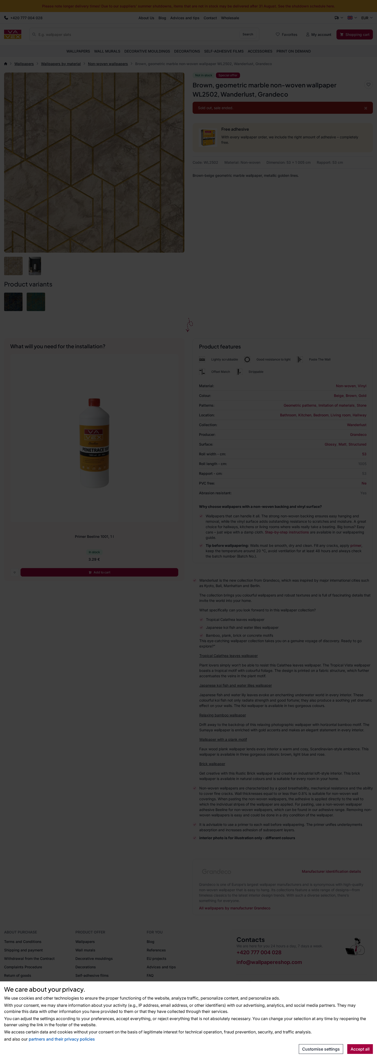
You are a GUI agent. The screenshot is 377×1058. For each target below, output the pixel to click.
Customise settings (321, 1049)
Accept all (360, 1049)
